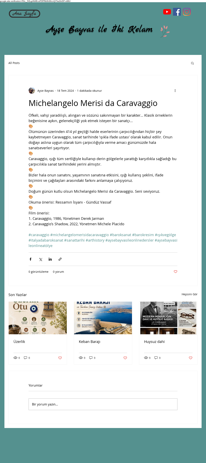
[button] (192, 63)
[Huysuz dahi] (168, 318)
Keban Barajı (89, 341)
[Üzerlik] (38, 318)
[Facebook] (177, 12)
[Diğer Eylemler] (175, 90)
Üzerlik (19, 341)
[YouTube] (167, 12)
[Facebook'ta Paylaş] (30, 259)
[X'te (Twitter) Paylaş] (40, 259)
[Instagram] (187, 12)
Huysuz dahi (154, 341)
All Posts (14, 63)
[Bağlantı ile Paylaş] (60, 259)
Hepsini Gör (190, 294)
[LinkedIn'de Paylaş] (50, 259)
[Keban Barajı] (103, 318)
